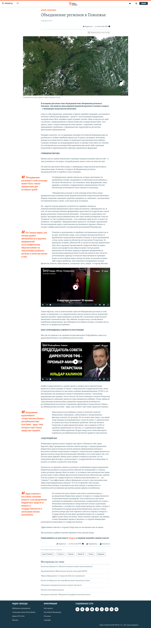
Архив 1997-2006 (18, 616)
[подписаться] (116, 609)
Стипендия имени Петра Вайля (23, 612)
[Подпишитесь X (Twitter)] (87, 609)
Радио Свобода (50, 274)
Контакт (15, 620)
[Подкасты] (112, 609)
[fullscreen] (108, 305)
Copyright (47, 620)
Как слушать (48, 608)
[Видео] (130, 3)
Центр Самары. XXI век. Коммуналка (58, 271)
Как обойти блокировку (52, 612)
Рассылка (47, 616)
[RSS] (107, 609)
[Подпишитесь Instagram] (102, 609)
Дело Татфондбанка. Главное (55, 345)
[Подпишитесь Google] (77, 609)
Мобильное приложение (21, 608)
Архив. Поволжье (48, 10)
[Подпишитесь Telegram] (97, 609)
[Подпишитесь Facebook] (82, 609)
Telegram (72, 538)
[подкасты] (136, 3)
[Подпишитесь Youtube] (92, 609)
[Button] (88, 26)
